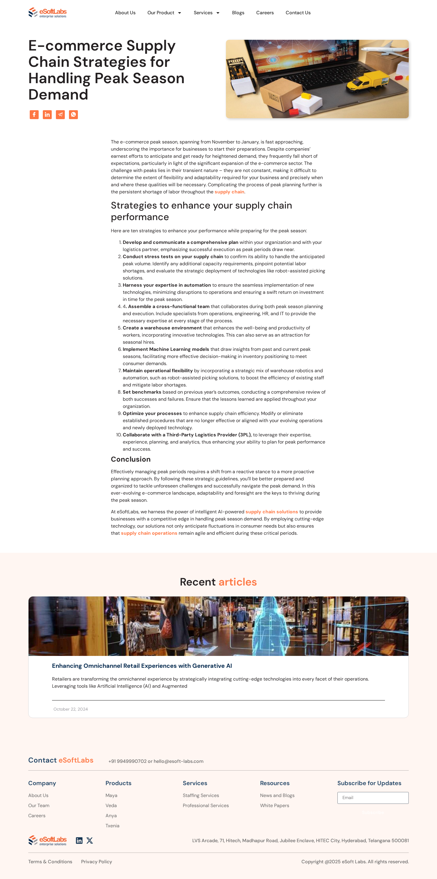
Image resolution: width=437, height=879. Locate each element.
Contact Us (298, 13)
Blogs (238, 13)
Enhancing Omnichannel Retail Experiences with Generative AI (142, 666)
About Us (125, 13)
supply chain (229, 192)
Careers (265, 13)
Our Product (160, 13)
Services (203, 13)
